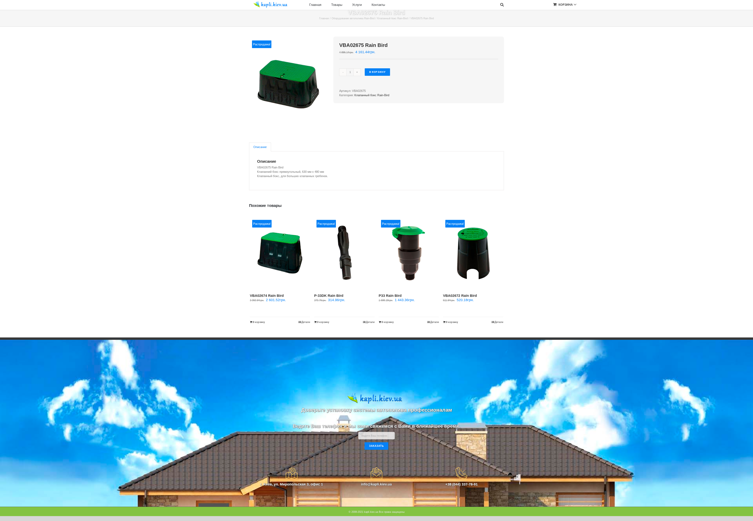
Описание (260, 147)
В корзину (377, 71)
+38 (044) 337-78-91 (461, 484)
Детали (305, 322)
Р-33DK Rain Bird (328, 296)
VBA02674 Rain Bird (267, 296)
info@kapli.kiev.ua (376, 484)
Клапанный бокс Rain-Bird (371, 95)
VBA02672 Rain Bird (460, 296)
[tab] (260, 147)
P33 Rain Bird (390, 296)
